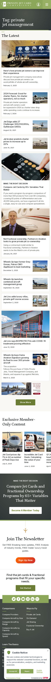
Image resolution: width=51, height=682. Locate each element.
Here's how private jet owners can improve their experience (23, 72)
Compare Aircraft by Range (10, 623)
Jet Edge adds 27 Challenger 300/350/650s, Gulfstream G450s (16, 124)
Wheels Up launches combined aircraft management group (13, 282)
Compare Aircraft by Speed (10, 635)
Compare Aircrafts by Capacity (11, 629)
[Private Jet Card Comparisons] (17, 4)
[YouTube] (23, 599)
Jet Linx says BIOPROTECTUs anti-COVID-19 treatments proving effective (24, 342)
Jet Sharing (31, 622)
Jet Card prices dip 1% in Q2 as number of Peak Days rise (11, 457)
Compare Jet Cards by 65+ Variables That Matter (23, 188)
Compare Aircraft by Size (12, 618)
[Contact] (37, 599)
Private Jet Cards (33, 614)
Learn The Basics (10, 644)
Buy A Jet (30, 629)
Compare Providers (10, 614)
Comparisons (8, 608)
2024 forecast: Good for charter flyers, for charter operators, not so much (15, 96)
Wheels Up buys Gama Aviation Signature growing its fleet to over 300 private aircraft (16, 359)
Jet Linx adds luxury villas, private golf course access (16, 297)
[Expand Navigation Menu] (47, 4)
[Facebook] (18, 599)
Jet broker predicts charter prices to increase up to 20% (16, 141)
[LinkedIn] (33, 599)
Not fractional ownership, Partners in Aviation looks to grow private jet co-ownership (24, 240)
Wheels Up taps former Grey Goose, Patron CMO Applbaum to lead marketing (16, 264)
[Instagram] (28, 599)
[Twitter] (14, 599)
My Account (38, 4)
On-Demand (31, 618)
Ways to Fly (31, 608)
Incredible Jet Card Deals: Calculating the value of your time (33, 458)
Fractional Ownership (35, 626)
